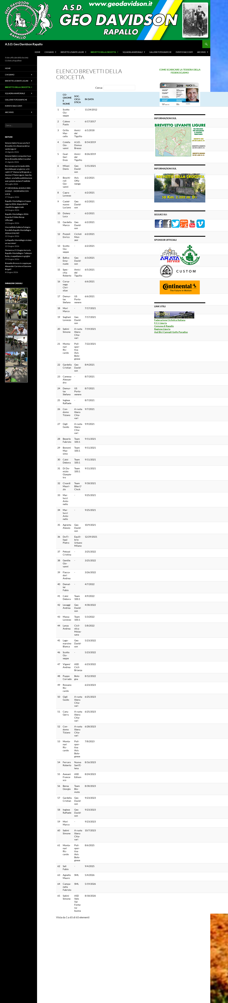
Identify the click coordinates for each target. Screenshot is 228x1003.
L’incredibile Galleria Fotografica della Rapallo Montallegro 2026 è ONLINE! (18, 230)
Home (37, 52)
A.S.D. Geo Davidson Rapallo (24, 44)
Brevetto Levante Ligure (72, 52)
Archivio (201, 52)
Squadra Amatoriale (133, 52)
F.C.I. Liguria (160, 323)
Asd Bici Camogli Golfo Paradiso (171, 332)
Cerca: (99, 87)
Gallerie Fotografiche (160, 52)
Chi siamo (49, 52)
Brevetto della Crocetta (103, 52)
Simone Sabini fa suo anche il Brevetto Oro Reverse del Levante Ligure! (17, 146)
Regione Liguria (162, 329)
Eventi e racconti (184, 52)
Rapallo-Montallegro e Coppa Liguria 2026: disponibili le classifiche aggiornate (18, 204)
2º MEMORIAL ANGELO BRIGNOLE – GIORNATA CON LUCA (18, 191)
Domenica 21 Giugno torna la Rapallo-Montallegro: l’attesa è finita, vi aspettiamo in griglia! (18, 253)
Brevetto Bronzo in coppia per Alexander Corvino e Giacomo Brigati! (18, 266)
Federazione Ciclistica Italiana (169, 320)
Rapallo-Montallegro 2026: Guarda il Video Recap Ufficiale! (17, 217)
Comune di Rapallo (164, 326)
